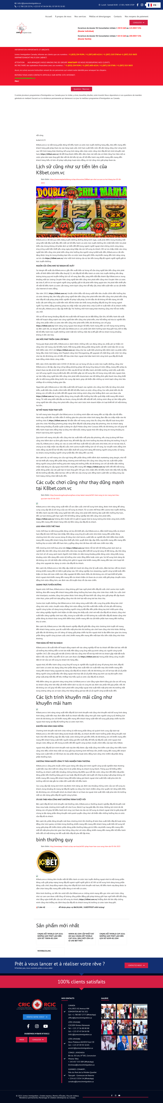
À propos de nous (63, 16)
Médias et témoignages (100, 16)
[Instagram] (142, 5)
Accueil (48, 16)
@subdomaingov (52, 907)
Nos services (80, 16)
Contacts (118, 16)
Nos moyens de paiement (136, 16)
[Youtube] (46, 1026)
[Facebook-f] (137, 5)
